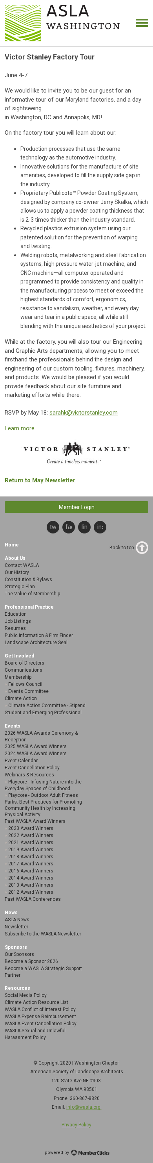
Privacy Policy (76, 1125)
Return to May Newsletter (40, 480)
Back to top (121, 547)
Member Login (77, 507)
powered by (57, 1152)
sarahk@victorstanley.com (83, 412)
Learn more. (20, 428)
